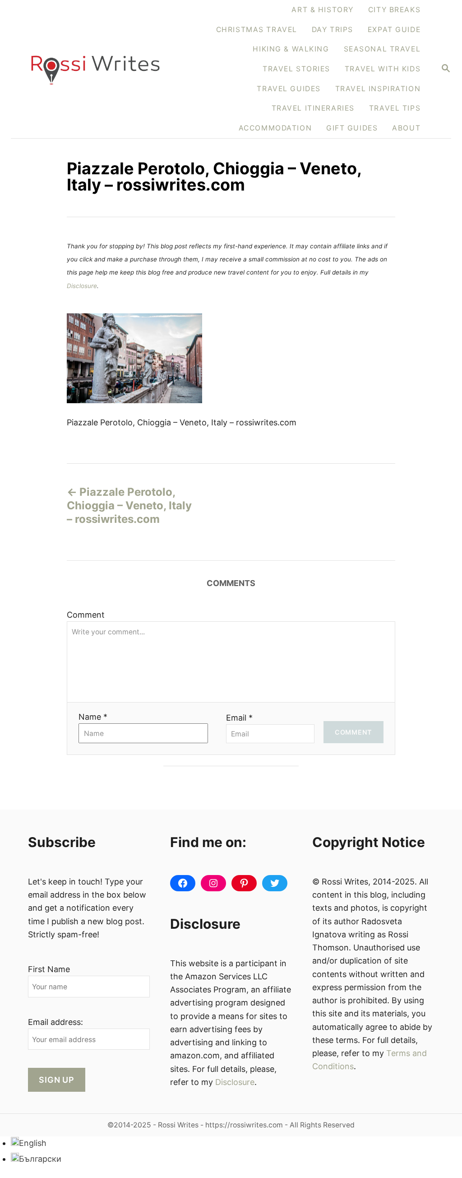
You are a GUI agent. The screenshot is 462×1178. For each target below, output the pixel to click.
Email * (239, 717)
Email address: (55, 1022)
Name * (93, 717)
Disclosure (82, 285)
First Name (49, 969)
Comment (86, 614)
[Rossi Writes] (95, 69)
